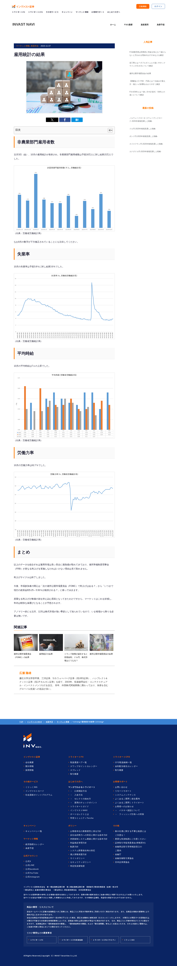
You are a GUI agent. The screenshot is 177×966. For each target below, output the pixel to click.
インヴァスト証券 (32, 757)
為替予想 (161, 24)
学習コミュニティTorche (82, 818)
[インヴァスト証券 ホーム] (23, 6)
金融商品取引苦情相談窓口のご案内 (128, 849)
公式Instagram (32, 877)
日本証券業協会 (122, 862)
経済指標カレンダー (34, 844)
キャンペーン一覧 (33, 831)
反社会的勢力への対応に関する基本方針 (89, 835)
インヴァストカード (34, 791)
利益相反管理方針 (78, 843)
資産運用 (145, 24)
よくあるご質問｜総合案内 (127, 799)
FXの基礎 (128, 24)
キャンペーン (67, 12)
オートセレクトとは (79, 814)
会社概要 (29, 762)
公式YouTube (31, 873)
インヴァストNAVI (34, 721)
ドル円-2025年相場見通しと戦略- (142, 129)
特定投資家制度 (77, 866)
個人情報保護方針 (78, 854)
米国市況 (49, 721)
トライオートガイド (79, 806)
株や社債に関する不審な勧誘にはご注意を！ (130, 833)
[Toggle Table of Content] (109, 130)
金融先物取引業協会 (124, 858)
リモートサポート (123, 791)
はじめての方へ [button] (113, 12)
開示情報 (29, 766)
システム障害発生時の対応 (82, 850)
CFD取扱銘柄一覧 (123, 762)
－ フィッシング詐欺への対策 (129, 814)
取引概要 (74, 774)
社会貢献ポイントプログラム (38, 795)
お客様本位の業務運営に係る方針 (85, 831)
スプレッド (75, 770)
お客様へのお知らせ (124, 806)
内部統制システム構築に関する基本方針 (89, 839)
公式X (28, 861)
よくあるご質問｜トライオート (129, 802)
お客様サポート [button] (97, 12)
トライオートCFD (35, 12)
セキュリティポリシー (80, 862)
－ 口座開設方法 (78, 791)
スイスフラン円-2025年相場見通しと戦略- (146, 144)
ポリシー (72, 826)
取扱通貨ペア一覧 (78, 762)
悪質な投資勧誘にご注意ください (130, 839)
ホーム (113, 24)
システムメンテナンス (125, 795)
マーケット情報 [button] (82, 12)
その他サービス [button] (52, 12)
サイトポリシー (77, 858)
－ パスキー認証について (127, 810)
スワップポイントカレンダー (83, 766)
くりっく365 (31, 787)
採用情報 (29, 770)
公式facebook (32, 869)
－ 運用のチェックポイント (83, 802)
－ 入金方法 (76, 795)
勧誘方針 (74, 847)
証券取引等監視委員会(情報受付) (130, 843)
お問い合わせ (121, 787)
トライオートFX (18, 12)
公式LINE (29, 865)
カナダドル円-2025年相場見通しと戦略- (145, 151)
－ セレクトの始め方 (80, 799)
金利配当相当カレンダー (126, 766)
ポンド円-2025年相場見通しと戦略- (143, 136)
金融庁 (118, 854)
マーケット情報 (63, 721)
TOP (21, 721)
